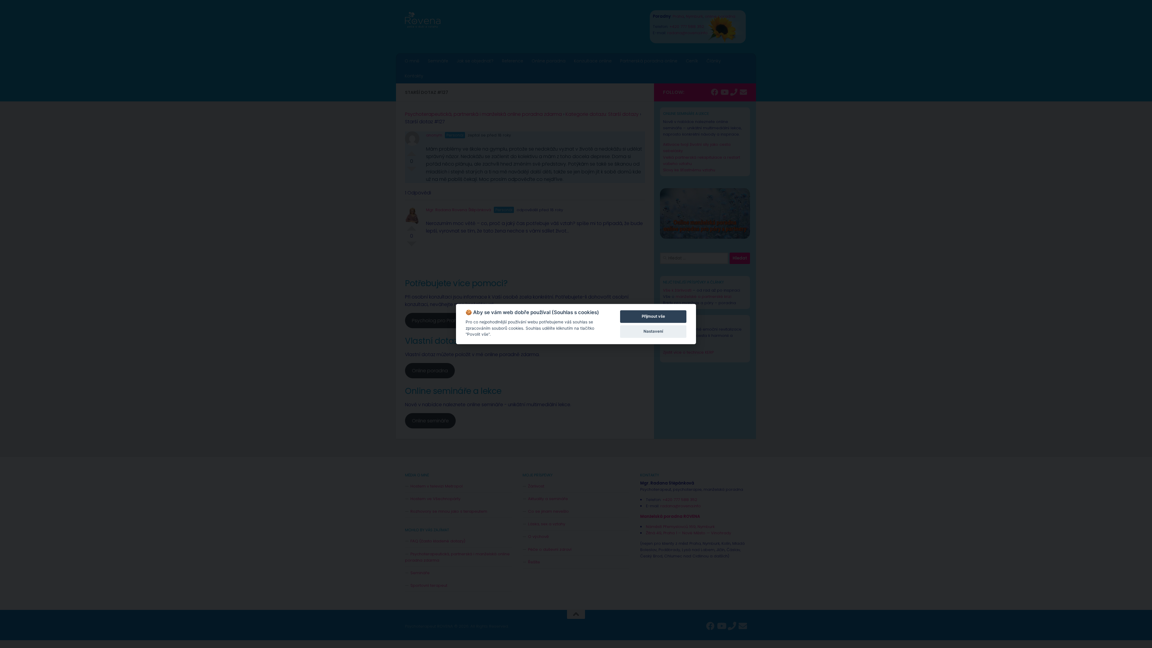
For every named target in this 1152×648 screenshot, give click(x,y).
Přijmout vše (653, 316)
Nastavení (653, 331)
